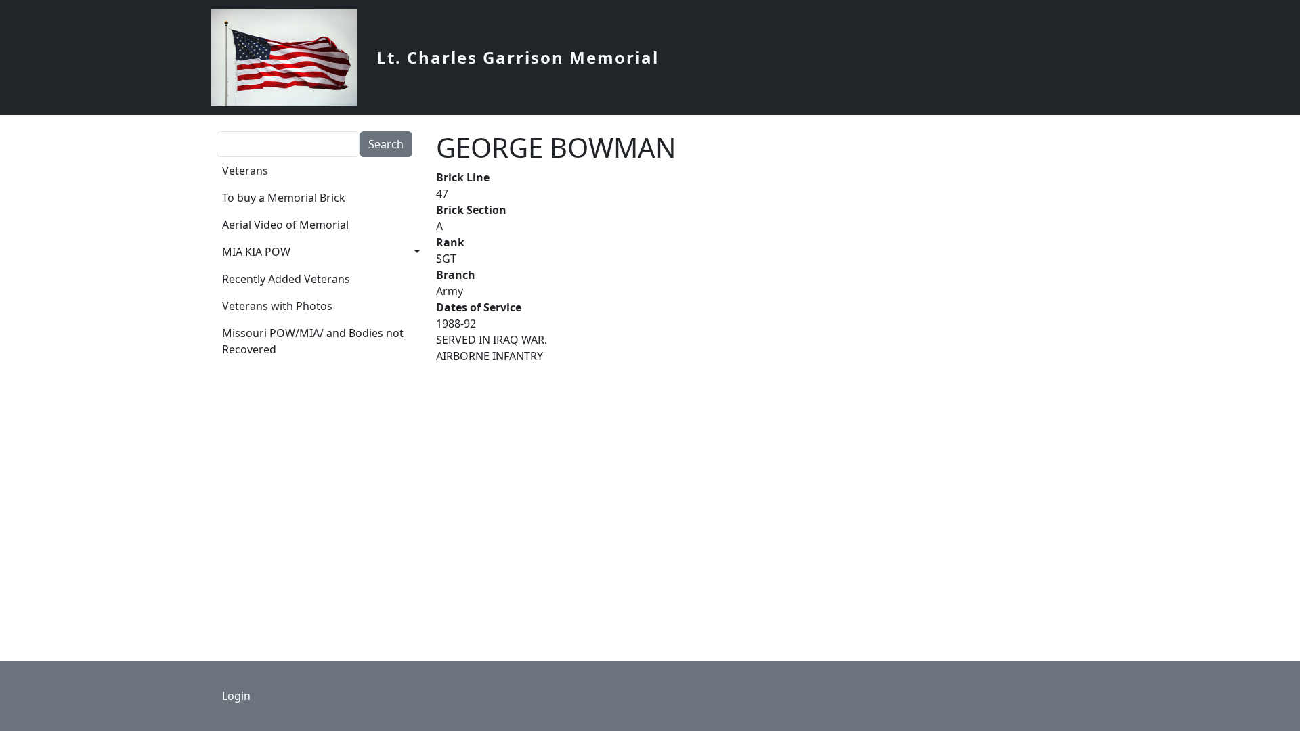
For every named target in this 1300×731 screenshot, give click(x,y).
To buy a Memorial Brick (283, 197)
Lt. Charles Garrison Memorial (517, 57)
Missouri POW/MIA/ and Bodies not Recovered (313, 341)
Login (236, 695)
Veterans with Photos (277, 305)
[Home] (289, 57)
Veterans (245, 170)
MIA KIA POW (256, 251)
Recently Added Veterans (286, 278)
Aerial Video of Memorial (285, 224)
